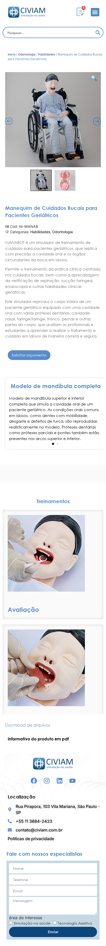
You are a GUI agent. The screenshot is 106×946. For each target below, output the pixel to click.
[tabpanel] (53, 739)
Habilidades (46, 54)
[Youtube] (72, 780)
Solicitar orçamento (29, 355)
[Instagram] (46, 780)
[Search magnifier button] (97, 32)
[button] (95, 12)
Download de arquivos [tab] (27, 725)
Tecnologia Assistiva (75, 923)
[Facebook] (33, 780)
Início (11, 54)
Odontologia (27, 54)
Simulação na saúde (32, 923)
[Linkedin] (59, 780)
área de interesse (25, 918)
